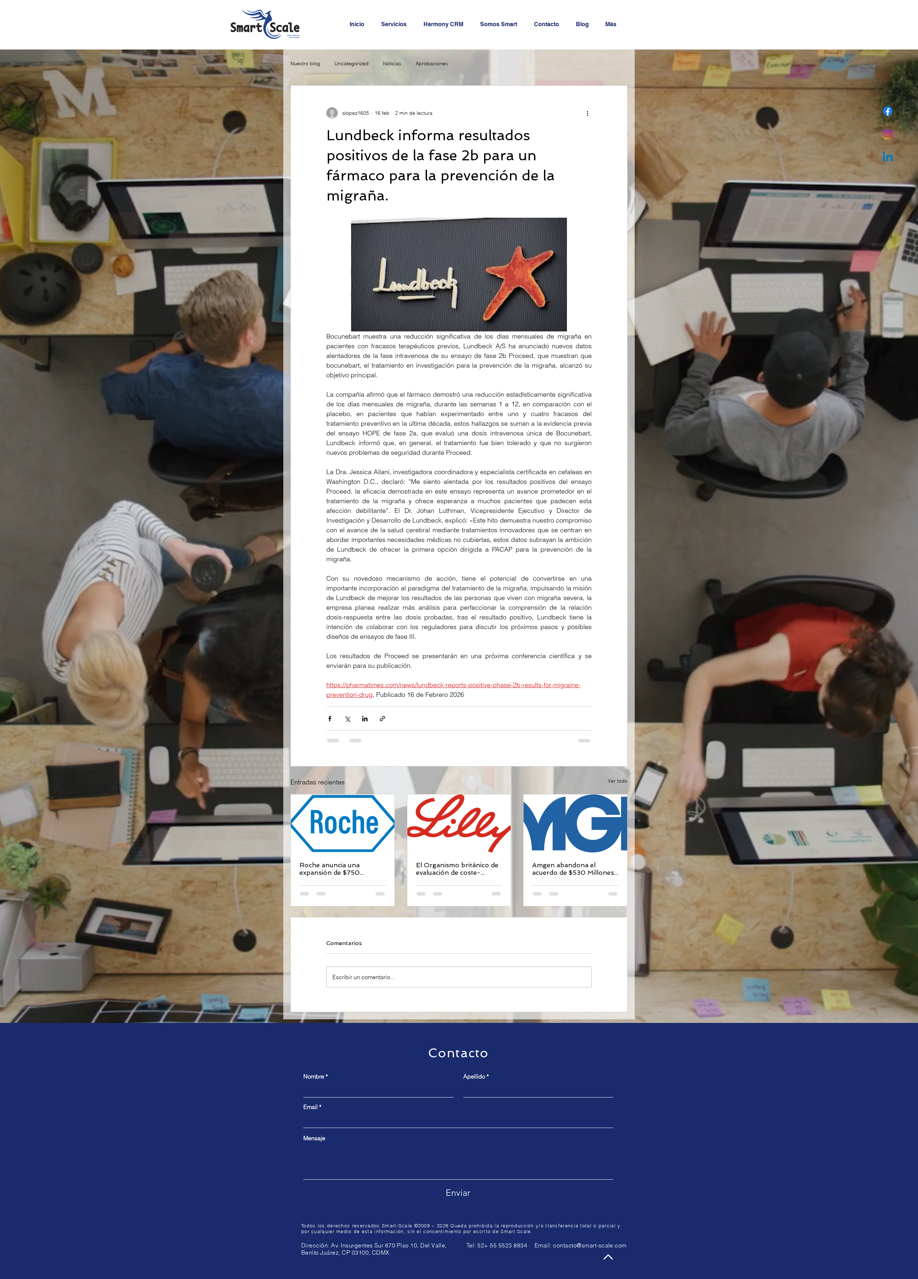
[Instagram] (887, 134)
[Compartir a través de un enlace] (382, 718)
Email (310, 1107)
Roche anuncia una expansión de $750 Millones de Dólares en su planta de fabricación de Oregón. (339, 868)
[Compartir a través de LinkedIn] (364, 718)
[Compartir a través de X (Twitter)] (347, 718)
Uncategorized (352, 63)
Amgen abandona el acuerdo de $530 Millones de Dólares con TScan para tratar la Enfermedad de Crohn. (575, 868)
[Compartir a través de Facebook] (329, 718)
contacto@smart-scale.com (589, 1245)
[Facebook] (887, 111)
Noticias (392, 63)
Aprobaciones (432, 63)
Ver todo (618, 781)
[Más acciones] (587, 113)
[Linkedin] (887, 157)
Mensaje (314, 1138)
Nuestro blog (305, 63)
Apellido (474, 1076)
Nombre (313, 1076)
